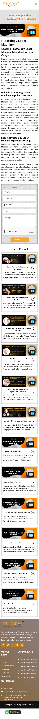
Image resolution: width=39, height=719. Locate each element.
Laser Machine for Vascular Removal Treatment (18, 329)
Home (11, 15)
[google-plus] (17, 645)
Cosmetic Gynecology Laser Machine (17, 512)
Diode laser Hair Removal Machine (16, 604)
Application (25, 15)
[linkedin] (22, 645)
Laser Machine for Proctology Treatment (17, 268)
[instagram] (13, 645)
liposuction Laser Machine (13, 451)
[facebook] (3, 645)
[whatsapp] (12, 712)
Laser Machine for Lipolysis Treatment (17, 421)
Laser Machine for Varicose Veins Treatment (18, 360)
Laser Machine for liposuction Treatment (17, 299)
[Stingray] (10, 4)
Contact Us (6, 676)
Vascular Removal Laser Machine (15, 573)
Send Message (19, 240)
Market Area (7, 673)
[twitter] (8, 645)
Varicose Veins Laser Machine (14, 543)
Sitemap (6, 669)
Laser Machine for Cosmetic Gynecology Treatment (18, 391)
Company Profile (8, 665)
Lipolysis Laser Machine (12, 482)
